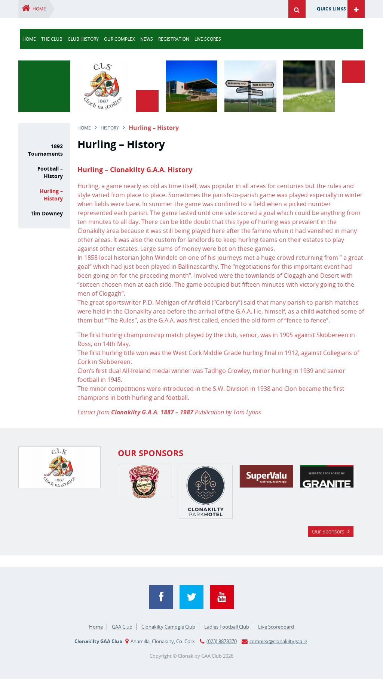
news (146, 39)
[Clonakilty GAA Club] (103, 110)
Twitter (191, 597)
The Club (51, 39)
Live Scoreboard (276, 626)
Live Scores (207, 39)
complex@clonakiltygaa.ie (278, 641)
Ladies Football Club (226, 626)
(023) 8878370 (221, 641)
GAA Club (122, 626)
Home (39, 9)
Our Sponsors (328, 531)
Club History (83, 39)
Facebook (161, 597)
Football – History (49, 172)
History (110, 128)
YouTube (222, 597)
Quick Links (331, 9)
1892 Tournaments (45, 150)
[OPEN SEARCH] (295, 9)
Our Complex (119, 39)
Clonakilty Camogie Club (168, 626)
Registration (173, 39)
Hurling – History (51, 194)
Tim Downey (46, 213)
